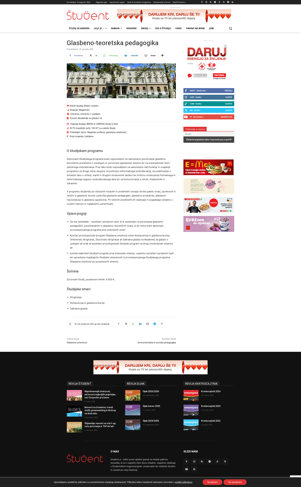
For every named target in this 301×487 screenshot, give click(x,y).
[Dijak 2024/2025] (132, 424)
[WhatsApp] (133, 324)
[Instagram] (206, 2)
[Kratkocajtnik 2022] (191, 424)
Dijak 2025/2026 (151, 391)
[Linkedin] (140, 324)
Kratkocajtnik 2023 (210, 406)
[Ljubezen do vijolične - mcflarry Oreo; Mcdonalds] (208, 233)
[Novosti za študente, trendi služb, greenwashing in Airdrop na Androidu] (74, 411)
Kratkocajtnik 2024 (210, 391)
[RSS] (210, 2)
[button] (230, 28)
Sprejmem (212, 482)
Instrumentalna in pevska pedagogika (156, 342)
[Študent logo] (92, 15)
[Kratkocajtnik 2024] (191, 395)
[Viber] (162, 324)
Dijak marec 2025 (151, 406)
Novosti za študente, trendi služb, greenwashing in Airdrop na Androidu (100, 410)
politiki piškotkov (183, 482)
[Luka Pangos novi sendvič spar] (208, 214)
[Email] (147, 324)
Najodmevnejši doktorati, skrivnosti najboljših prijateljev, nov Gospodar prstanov (100, 394)
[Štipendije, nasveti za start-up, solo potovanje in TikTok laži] (74, 427)
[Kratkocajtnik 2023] (191, 410)
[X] (224, 2)
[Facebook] (202, 2)
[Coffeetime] (208, 195)
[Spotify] (215, 2)
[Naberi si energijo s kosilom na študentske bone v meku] (208, 176)
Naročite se (226, 117)
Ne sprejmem (235, 482)
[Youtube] (228, 2)
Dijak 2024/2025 (151, 421)
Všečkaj (228, 90)
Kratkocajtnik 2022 (210, 421)
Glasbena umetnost (77, 342)
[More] (162, 55)
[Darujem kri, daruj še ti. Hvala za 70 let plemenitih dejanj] (175, 16)
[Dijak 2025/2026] (132, 395)
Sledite (228, 97)
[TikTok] (219, 2)
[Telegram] (154, 324)
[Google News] (232, 2)
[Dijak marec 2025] (132, 410)
